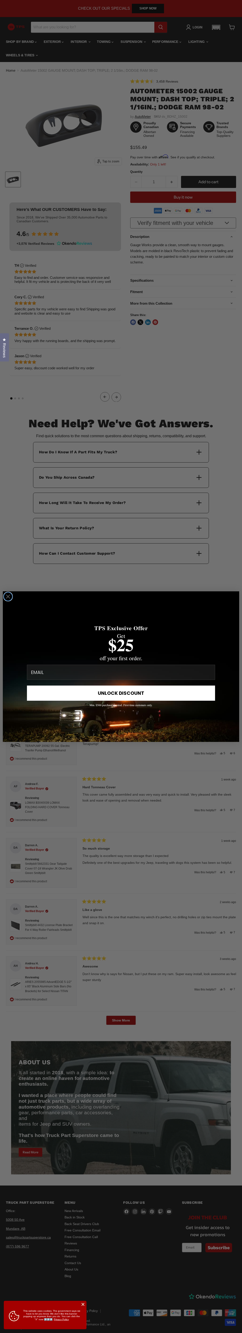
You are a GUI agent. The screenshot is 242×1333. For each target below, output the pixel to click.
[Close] (83, 1304)
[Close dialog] (8, 596)
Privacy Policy (61, 1319)
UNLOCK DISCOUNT (121, 693)
